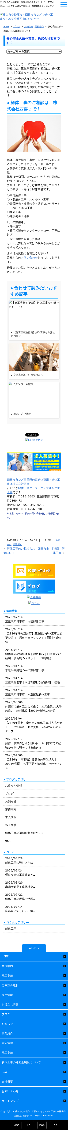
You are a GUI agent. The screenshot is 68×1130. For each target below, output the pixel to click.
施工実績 (10, 825)
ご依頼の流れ (10, 985)
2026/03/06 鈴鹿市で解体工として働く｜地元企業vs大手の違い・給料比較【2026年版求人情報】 (33, 706)
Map (42, 1125)
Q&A (7, 840)
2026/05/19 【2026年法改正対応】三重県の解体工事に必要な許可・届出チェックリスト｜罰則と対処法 (33, 636)
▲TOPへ (34, 948)
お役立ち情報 (13, 785)
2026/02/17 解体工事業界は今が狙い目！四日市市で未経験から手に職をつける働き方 (33, 743)
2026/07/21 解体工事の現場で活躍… (20, 897)
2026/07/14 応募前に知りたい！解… (20, 909)
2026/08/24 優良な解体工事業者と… (20, 872)
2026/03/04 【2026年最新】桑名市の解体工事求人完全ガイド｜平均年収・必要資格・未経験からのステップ (33, 725)
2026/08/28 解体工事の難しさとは (19, 860)
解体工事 (10, 928)
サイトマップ (10, 1101)
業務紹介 (39, 26)
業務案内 (7, 966)
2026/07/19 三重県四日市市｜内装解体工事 (24, 619)
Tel (29, 1125)
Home (16, 1125)
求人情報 (10, 817)
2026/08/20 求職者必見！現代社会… (20, 884)
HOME (6, 26)
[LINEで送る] (34, 439)
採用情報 (7, 995)
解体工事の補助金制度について (24, 833)
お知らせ (28, 26)
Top (54, 1125)
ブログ (16, 26)
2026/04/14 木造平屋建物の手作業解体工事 (24, 668)
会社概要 (7, 1081)
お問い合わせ (29, 257)
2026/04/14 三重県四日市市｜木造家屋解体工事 (27, 692)
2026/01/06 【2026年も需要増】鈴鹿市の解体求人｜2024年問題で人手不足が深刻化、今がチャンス (33, 762)
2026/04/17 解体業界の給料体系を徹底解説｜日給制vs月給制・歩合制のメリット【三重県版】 (33, 654)
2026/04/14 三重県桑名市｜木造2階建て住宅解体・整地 (32, 680)
